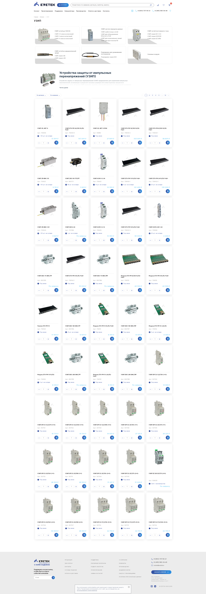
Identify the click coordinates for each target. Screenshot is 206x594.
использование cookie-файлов (87, 590)
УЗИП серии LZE (60, 58)
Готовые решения (71, 570)
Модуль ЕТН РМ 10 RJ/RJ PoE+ (103, 326)
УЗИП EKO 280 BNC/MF (128, 374)
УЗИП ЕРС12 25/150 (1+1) (129, 425)
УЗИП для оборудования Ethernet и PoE (109, 35)
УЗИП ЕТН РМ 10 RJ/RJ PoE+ (130, 178)
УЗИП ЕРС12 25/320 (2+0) (46, 522)
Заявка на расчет (97, 573)
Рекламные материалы (98, 563)
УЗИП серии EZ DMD (154, 38)
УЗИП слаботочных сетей (109, 32)
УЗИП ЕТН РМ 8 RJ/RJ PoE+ (74, 276)
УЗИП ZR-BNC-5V (43, 178)
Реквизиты (122, 563)
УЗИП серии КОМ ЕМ (154, 36)
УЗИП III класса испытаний (64, 38)
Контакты (106, 11)
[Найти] (151, 5)
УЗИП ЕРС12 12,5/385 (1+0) (102, 425)
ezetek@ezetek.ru (159, 565)
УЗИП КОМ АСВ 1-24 (155, 227)
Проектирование (47, 11)
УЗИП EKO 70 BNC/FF (44, 276)
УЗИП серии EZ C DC (154, 34)
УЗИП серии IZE (60, 56)
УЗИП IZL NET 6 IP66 (100, 128)
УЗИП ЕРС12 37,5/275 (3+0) (130, 522)
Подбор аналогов (97, 566)
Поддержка (59, 11)
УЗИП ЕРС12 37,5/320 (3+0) (158, 522)
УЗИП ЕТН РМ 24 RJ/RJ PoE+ (158, 178)
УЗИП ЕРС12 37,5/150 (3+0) (102, 522)
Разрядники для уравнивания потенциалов (111, 53)
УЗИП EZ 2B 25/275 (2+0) (157, 473)
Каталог (36, 11)
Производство (81, 11)
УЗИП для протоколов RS (109, 40)
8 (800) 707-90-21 (160, 559)
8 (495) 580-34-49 (160, 562)
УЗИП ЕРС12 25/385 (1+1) (73, 473)
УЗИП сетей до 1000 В (62, 31)
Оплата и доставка (94, 11)
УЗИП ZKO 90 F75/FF (72, 178)
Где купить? (69, 563)
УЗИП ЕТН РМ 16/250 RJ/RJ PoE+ (130, 129)
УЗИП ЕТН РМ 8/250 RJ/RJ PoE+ (158, 129)
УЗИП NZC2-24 (70, 227)
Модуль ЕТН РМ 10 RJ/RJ (45, 374)
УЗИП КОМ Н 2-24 (99, 178)
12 (165, 95)
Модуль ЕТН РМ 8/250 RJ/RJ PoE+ (130, 276)
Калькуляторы (69, 11)
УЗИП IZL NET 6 (42, 128)
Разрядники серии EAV (109, 57)
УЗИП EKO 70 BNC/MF (100, 276)
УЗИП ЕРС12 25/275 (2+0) (129, 473)
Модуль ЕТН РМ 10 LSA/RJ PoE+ (102, 375)
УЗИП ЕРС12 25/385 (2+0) (74, 522)
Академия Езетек (124, 570)
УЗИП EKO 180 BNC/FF (72, 326)
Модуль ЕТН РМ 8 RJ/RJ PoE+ (159, 276)
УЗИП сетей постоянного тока (158, 31)
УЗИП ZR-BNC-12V (43, 227)
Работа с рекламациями (127, 573)
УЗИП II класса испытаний (63, 36)
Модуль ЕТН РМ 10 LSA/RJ (158, 326)
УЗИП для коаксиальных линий (111, 38)
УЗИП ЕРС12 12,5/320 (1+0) (74, 425)
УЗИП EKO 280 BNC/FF (73, 374)
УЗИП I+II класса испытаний (64, 34)
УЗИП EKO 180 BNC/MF (128, 326)
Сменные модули (153, 54)
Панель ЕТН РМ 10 (43, 326)
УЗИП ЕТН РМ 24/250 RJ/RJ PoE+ (74, 129)
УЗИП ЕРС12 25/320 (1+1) (45, 473)
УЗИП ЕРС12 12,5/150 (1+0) (158, 374)
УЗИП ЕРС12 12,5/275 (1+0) (46, 425)
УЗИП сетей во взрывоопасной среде (65, 52)
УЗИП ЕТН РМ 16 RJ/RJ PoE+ (130, 227)
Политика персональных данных (130, 576)
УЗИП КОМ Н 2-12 (99, 227)
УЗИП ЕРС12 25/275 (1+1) (157, 425)
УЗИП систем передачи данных (112, 29)
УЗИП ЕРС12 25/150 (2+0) (101, 473)
